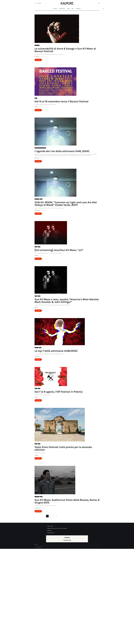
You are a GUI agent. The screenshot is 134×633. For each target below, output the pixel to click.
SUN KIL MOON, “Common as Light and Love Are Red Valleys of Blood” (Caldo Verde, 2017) (66, 204)
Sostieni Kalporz (50, 532)
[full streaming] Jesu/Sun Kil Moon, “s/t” (59, 250)
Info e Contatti (50, 526)
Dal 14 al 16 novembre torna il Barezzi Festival (61, 101)
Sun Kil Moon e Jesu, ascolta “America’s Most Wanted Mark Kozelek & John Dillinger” (67, 301)
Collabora (49, 530)
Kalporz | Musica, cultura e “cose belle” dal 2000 (57, 528)
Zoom (39, 246)
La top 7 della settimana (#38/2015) (56, 350)
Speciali (36, 347)
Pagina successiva (56, 516)
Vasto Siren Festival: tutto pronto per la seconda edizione (63, 448)
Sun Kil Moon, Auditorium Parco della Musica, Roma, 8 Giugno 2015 (67, 501)
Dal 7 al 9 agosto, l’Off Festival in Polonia (59, 391)
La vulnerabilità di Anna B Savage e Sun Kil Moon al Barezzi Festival (65, 50)
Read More (38, 161)
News (36, 98)
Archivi (36, 544)
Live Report (37, 45)
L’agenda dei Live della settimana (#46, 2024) (62, 151)
